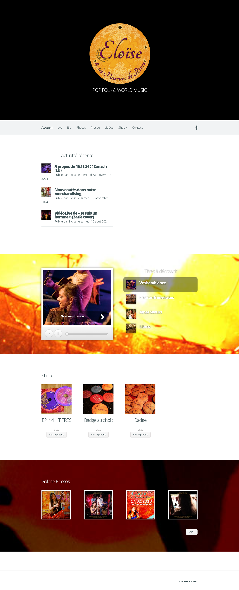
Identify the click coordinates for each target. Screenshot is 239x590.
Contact (137, 127)
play (49, 333)
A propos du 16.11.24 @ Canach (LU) (80, 168)
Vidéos (109, 127)
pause (58, 333)
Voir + (192, 531)
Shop (122, 127)
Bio (69, 127)
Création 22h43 (188, 581)
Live (59, 127)
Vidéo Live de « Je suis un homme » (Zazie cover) (75, 215)
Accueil (47, 127)
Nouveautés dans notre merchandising (75, 191)
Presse (95, 127)
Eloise (73, 175)
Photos (81, 127)
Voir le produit (56, 434)
